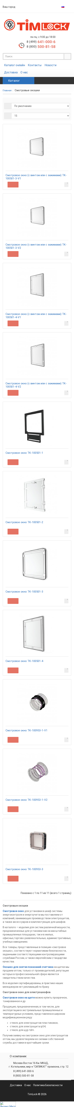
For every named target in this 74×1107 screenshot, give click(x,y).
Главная (7, 90)
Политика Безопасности (48, 1085)
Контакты (35, 65)
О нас (24, 72)
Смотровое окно (13, 911)
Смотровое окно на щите (19, 997)
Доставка (11, 72)
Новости (50, 65)
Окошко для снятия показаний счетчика (28, 966)
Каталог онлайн (14, 65)
